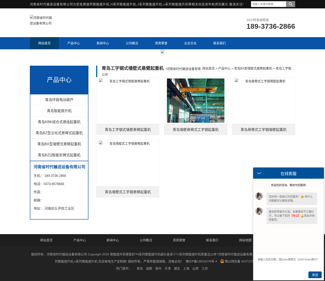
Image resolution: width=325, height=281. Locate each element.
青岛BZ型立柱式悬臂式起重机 (59, 133)
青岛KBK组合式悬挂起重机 (59, 122)
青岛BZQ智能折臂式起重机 (59, 155)
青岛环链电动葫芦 (59, 100)
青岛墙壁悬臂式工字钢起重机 (196, 130)
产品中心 (224, 68)
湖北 (177, 268)
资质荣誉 (179, 240)
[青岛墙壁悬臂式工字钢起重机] (195, 100)
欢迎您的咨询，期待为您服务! (288, 185)
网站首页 (208, 68)
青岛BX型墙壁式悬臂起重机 (59, 144)
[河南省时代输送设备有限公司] (41, 23)
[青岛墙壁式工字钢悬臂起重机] (127, 163)
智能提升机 (101, 4)
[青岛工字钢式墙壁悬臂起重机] (127, 100)
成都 (149, 268)
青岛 (140, 268)
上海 (186, 268)
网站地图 (245, 240)
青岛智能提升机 (59, 111)
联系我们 (212, 240)
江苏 (205, 268)
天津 (167, 268)
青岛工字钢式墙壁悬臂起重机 (128, 130)
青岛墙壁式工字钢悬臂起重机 (128, 192)
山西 (195, 268)
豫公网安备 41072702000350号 (247, 261)
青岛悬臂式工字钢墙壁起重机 (264, 130)
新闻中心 (113, 240)
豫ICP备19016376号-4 (201, 261)
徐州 (158, 268)
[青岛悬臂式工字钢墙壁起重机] (263, 100)
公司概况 (146, 240)
